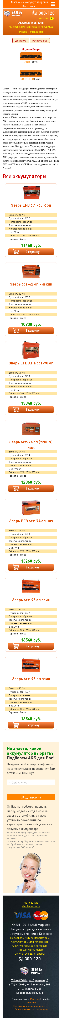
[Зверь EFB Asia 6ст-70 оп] (31, 350)
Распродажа (39, 40)
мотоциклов (29, 26)
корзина (44, 17)
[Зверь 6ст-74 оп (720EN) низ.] (31, 428)
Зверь (27, 61)
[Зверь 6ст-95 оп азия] (31, 586)
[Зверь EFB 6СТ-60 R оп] (31, 192)
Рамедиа (35, 998)
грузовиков (46, 26)
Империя (31, 1002)
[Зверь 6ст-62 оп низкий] (31, 271)
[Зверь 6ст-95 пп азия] (31, 665)
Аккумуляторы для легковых (29, 945)
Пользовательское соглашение (31, 1009)
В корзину (32, 252)
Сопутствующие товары (30, 953)
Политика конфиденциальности (30, 1005)
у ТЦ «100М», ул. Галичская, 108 (29, 984)
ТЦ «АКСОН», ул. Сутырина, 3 (29, 980)
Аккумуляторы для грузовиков (30, 941)
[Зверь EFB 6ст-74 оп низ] (31, 507)
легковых (14, 26)
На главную (31, 902)
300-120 (47, 13)
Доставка (20, 40)
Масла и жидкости (31, 31)
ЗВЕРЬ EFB (27, 78)
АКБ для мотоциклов (30, 949)
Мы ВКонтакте (31, 906)
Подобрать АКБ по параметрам (29, 937)
